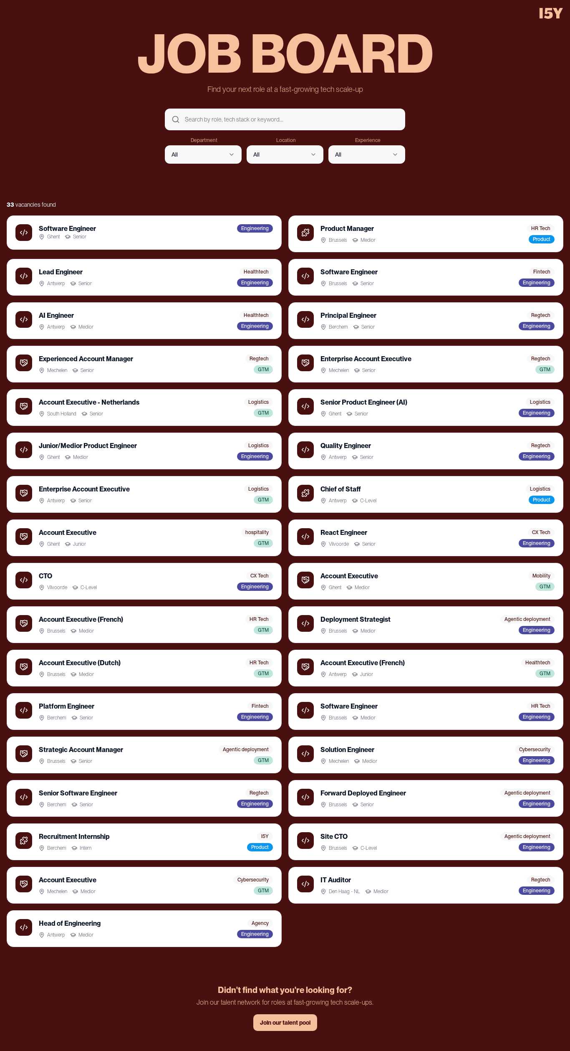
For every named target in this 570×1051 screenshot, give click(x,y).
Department (204, 140)
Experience (368, 140)
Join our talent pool (285, 1022)
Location (286, 140)
